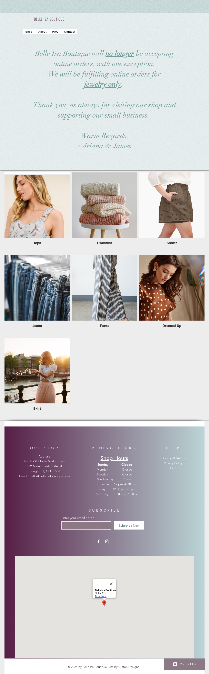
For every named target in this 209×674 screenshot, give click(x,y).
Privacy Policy (173, 463)
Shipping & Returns (173, 458)
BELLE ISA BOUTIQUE (49, 19)
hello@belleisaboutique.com (50, 476)
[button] (29, 31)
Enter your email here (76, 518)
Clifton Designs (128, 667)
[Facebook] (98, 541)
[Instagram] (107, 541)
